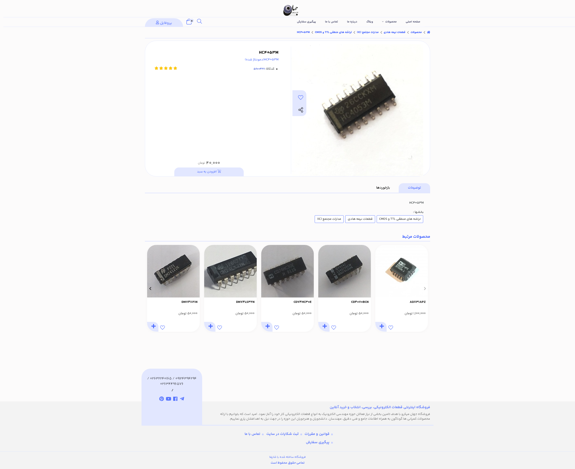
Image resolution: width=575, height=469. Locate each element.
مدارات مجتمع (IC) (368, 32)
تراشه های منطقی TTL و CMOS (333, 32)
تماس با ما (331, 22)
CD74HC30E (303, 302)
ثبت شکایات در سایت (282, 434)
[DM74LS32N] (230, 271)
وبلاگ (369, 22)
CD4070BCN (360, 302)
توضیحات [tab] (414, 187)
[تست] (182, 399)
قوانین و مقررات (317, 434)
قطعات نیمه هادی (394, 32)
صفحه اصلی (413, 22)
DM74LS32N (245, 302)
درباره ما (352, 22)
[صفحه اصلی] (428, 32)
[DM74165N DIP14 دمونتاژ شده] (173, 271)
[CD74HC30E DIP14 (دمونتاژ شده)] (287, 271)
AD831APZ (418, 302)
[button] (425, 288)
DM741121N (189, 302)
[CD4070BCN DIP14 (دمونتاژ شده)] (344, 271)
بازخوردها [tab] (383, 187)
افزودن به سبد (207, 171)
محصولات (391, 22)
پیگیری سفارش (306, 22)
